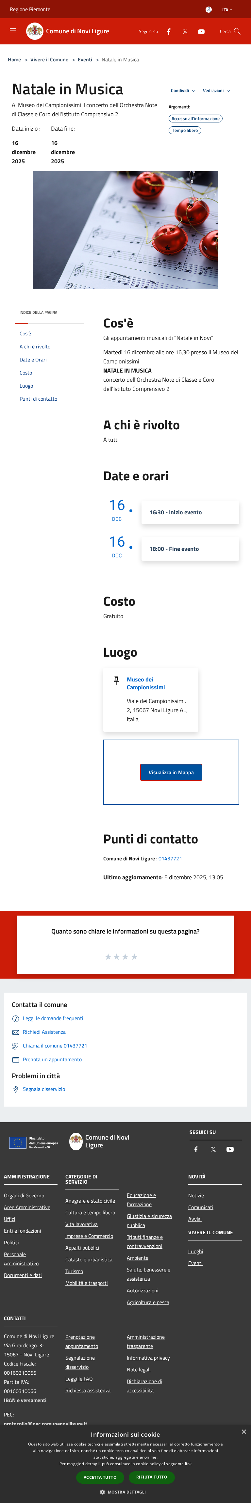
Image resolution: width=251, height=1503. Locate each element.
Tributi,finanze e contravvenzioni (145, 1241)
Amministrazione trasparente (146, 1341)
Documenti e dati (23, 1275)
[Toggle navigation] (13, 31)
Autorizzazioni (143, 1290)
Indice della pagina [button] (38, 312)
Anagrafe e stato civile (90, 1201)
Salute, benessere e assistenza (148, 1274)
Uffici (9, 1219)
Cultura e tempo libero (90, 1212)
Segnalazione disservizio (80, 1362)
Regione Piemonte (30, 9)
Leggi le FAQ (79, 1379)
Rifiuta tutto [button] (151, 1477)
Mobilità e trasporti (86, 1283)
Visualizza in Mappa (171, 772)
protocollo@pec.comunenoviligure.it (45, 1424)
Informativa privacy (148, 1358)
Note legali (139, 1369)
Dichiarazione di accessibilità (144, 1385)
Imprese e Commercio (89, 1236)
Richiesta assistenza (87, 1390)
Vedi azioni (214, 90)
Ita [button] (225, 9)
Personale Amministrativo (21, 1258)
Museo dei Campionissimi (146, 683)
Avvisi (195, 1219)
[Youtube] (198, 31)
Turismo (74, 1271)
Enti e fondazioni (22, 1231)
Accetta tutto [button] (100, 1477)
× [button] (243, 1432)
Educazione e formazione (141, 1199)
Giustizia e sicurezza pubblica (149, 1220)
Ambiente (137, 1258)
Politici (11, 1242)
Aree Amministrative (27, 1207)
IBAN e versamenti (25, 1400)
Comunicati (200, 1207)
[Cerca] (237, 31)
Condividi (180, 90)
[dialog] (125, 1464)
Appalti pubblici (82, 1248)
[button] (125, 1492)
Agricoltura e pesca (148, 1302)
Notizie (196, 1195)
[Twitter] (182, 31)
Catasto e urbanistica (88, 1259)
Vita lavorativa (81, 1224)
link (188, 1463)
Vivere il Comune (50, 59)
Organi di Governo (24, 1195)
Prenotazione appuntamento (81, 1341)
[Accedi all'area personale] (209, 10)
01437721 (170, 858)
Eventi (85, 59)
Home (14, 59)
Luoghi (195, 1251)
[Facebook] (166, 31)
